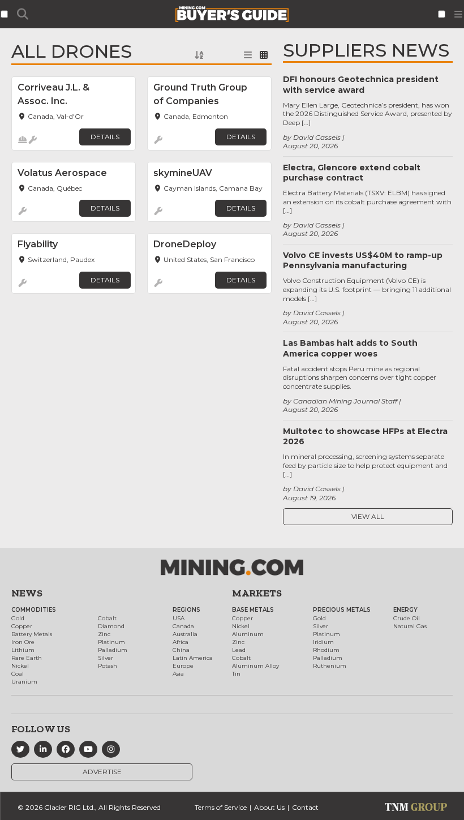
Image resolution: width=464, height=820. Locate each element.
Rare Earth (26, 658)
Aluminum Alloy (255, 665)
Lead (239, 650)
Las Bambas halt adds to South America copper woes (350, 348)
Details (105, 136)
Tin (236, 673)
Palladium (112, 650)
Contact (305, 807)
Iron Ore (23, 642)
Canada (183, 626)
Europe (183, 665)
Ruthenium (329, 665)
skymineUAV (182, 173)
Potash (107, 665)
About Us (269, 807)
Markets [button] (257, 593)
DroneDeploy (184, 244)
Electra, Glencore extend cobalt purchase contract (351, 172)
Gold (17, 618)
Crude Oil (406, 618)
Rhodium (326, 650)
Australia (185, 634)
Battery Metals (31, 634)
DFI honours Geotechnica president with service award (361, 84)
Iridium (323, 642)
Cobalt (107, 618)
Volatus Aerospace (62, 173)
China (181, 650)
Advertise (102, 771)
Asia (178, 673)
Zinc (104, 634)
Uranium (24, 681)
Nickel (20, 665)
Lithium (23, 650)
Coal (17, 673)
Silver (105, 658)
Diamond (111, 626)
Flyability (38, 244)
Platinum (111, 642)
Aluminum (248, 634)
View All (367, 516)
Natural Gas (410, 626)
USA (178, 618)
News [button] (26, 593)
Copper (21, 626)
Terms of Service (221, 807)
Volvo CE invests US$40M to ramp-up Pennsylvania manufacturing (362, 260)
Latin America (193, 658)
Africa (180, 642)
